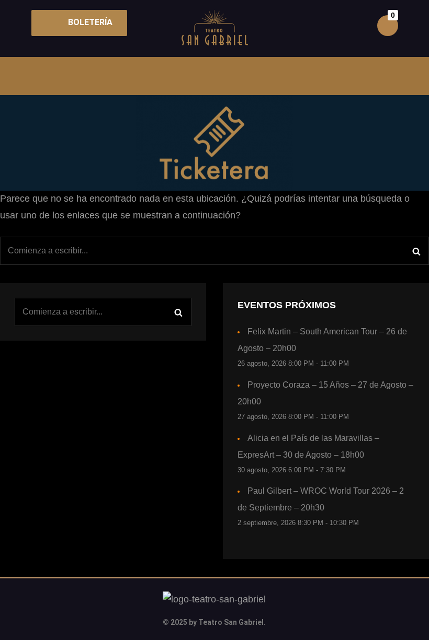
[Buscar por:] (214, 250)
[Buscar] (416, 251)
